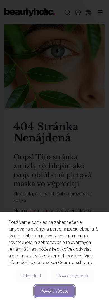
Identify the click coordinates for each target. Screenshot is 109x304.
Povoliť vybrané (72, 276)
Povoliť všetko (54, 291)
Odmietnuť (31, 276)
